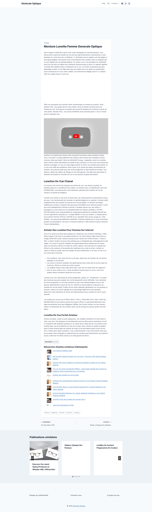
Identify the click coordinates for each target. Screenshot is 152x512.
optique (76, 412)
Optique (46, 43)
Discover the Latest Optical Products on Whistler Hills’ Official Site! (43, 467)
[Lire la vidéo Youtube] (76, 136)
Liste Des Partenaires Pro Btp (63, 405)
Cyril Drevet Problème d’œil (62, 351)
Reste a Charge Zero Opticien (100, 423)
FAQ (108, 3)
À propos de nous (113, 495)
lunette (62, 412)
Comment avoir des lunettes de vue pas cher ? (69, 399)
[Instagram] (129, 3)
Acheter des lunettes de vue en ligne (66, 375)
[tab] (72, 476)
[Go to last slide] (32, 458)
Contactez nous (76, 495)
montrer (55, 342)
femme (47, 412)
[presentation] (44, 450)
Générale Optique (79, 506)
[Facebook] (122, 3)
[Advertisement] (76, 26)
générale (54, 412)
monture (69, 412)
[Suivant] (119, 458)
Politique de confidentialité (38, 495)
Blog (103, 3)
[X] (125, 3)
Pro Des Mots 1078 (47, 423)
